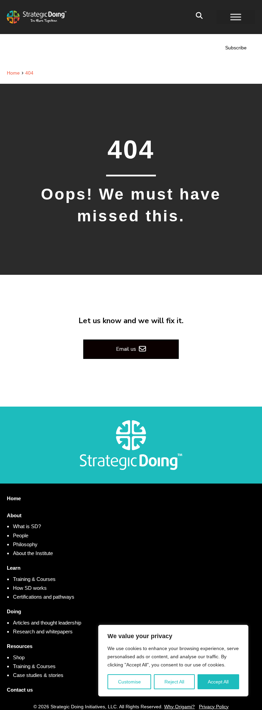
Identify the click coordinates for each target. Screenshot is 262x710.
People (20, 535)
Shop (19, 657)
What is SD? (27, 526)
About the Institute (33, 553)
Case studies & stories (38, 675)
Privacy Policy (214, 706)
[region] (173, 660)
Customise (129, 681)
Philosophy (25, 544)
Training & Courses (34, 579)
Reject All (174, 681)
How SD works (30, 588)
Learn (13, 568)
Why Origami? (179, 706)
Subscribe (236, 47)
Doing (14, 611)
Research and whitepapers (43, 631)
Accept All (218, 681)
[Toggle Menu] (235, 17)
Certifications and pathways (43, 597)
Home (14, 498)
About (14, 515)
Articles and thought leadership (47, 623)
